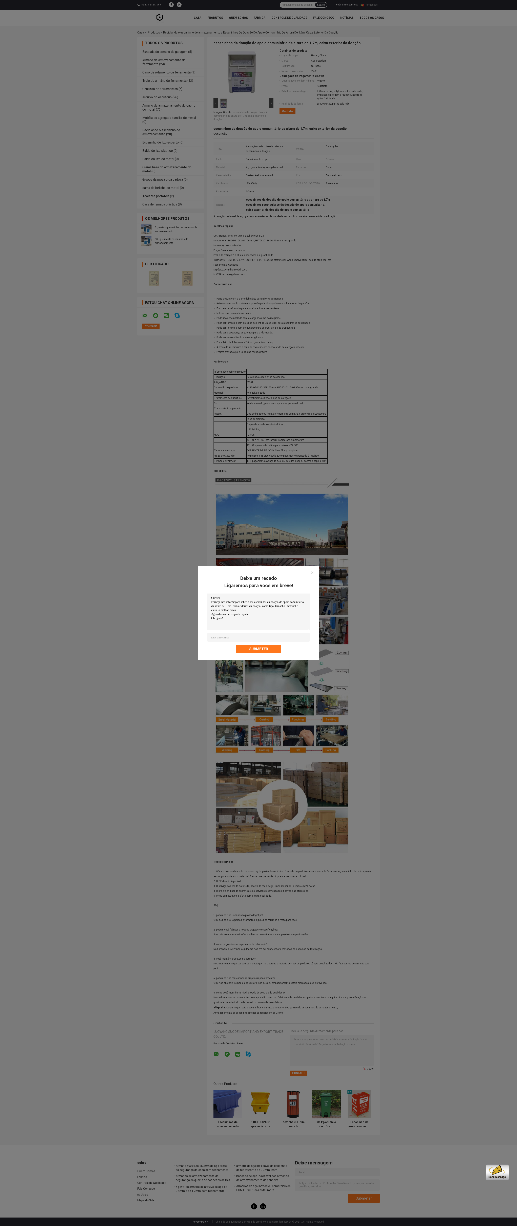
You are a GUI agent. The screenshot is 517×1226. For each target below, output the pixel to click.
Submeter (258, 649)
